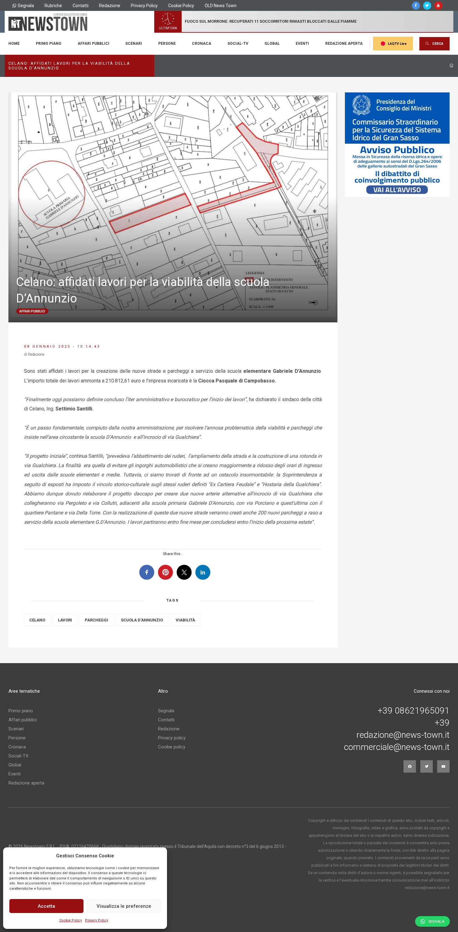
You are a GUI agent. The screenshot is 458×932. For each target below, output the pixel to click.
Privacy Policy (96, 920)
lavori (65, 620)
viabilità (185, 620)
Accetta (46, 906)
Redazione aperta (344, 43)
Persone (167, 43)
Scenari (133, 43)
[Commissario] (397, 144)
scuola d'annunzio (142, 620)
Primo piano (48, 43)
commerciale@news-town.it (397, 747)
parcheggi (96, 620)
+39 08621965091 (414, 710)
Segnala (26, 5)
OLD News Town (220, 5)
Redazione (109, 5)
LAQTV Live (397, 44)
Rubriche (53, 5)
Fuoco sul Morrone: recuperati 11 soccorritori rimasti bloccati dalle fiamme (270, 21)
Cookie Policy (70, 920)
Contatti (80, 5)
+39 (442, 723)
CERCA (437, 44)
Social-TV (237, 43)
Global (272, 43)
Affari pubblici (93, 43)
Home (14, 43)
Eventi (302, 43)
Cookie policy (171, 747)
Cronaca (201, 43)
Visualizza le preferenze (124, 906)
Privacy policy (172, 738)
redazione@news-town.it (403, 735)
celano (37, 620)
